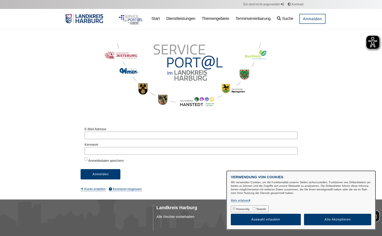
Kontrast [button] (297, 4)
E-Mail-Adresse (95, 129)
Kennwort (91, 144)
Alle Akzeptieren (338, 219)
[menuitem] (93, 189)
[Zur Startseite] (130, 19)
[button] (285, 19)
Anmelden (312, 19)
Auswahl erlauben (265, 219)
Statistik (261, 209)
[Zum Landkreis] (84, 19)
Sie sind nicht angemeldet (262, 4)
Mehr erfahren (240, 200)
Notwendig (242, 209)
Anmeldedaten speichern (106, 160)
